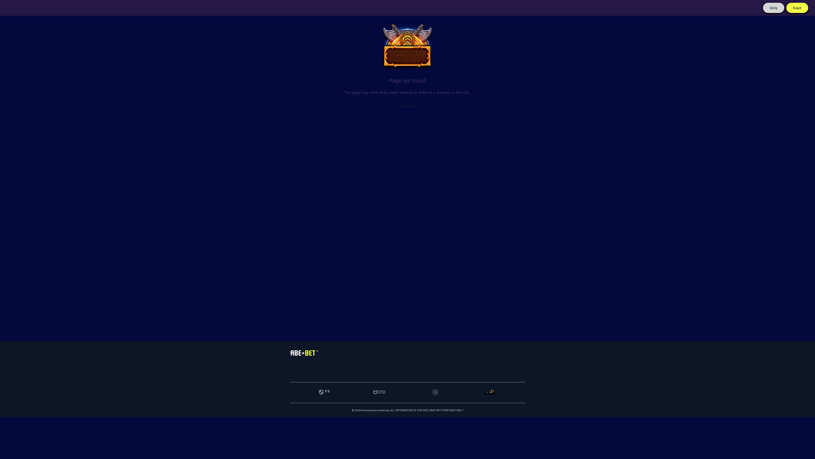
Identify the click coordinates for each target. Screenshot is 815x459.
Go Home (407, 106)
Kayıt (797, 8)
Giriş (773, 8)
